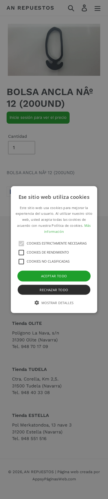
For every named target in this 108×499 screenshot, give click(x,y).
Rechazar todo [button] (54, 290)
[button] (54, 249)
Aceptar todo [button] (54, 275)
